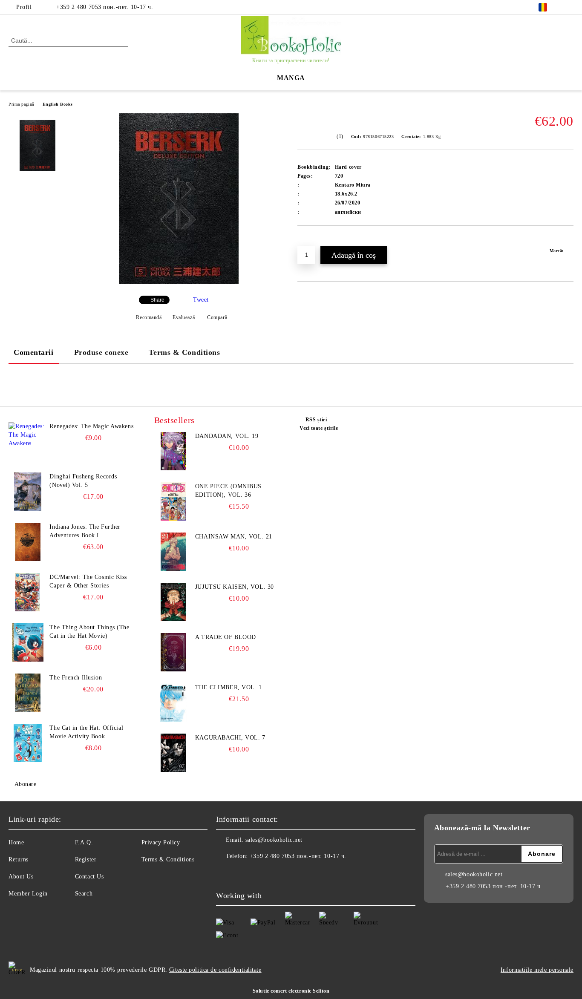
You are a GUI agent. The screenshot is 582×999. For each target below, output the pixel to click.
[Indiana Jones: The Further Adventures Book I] (28, 542)
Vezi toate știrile (319, 428)
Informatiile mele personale (537, 970)
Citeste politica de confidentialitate (215, 970)
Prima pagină (21, 104)
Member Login (28, 893)
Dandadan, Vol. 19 (227, 436)
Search (83, 893)
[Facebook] (568, 7)
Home (16, 842)
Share (157, 300)
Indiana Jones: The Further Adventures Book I (85, 531)
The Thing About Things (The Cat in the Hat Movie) (89, 631)
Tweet (201, 300)
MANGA (291, 77)
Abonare (25, 784)
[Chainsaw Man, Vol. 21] (173, 552)
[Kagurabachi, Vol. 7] (173, 753)
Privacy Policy (160, 842)
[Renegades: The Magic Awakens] (28, 441)
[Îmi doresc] (314, 240)
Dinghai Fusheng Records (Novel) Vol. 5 (83, 480)
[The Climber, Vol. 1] (173, 702)
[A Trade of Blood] (173, 652)
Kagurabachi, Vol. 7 (230, 737)
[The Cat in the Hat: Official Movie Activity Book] (28, 743)
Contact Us (89, 876)
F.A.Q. (84, 842)
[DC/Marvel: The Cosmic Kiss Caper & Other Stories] (28, 592)
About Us (21, 876)
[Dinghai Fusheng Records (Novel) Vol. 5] (28, 491)
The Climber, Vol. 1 (228, 687)
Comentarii (34, 352)
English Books (58, 104)
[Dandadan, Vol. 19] (173, 451)
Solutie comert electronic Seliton (291, 991)
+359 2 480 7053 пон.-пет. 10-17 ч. (104, 7)
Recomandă (148, 317)
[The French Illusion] (28, 693)
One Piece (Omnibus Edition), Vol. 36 (228, 490)
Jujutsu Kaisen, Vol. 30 (234, 587)
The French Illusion (75, 677)
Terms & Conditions (184, 352)
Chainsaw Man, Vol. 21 (233, 536)
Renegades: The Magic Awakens (91, 426)
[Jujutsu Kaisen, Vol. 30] (173, 602)
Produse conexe (101, 352)
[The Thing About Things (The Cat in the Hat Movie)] (28, 642)
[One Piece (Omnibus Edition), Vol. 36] (173, 501)
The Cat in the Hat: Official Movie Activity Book (86, 732)
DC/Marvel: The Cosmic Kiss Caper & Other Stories (88, 581)
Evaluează (184, 317)
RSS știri (316, 420)
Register (85, 859)
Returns (19, 859)
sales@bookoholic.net (274, 840)
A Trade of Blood (225, 637)
